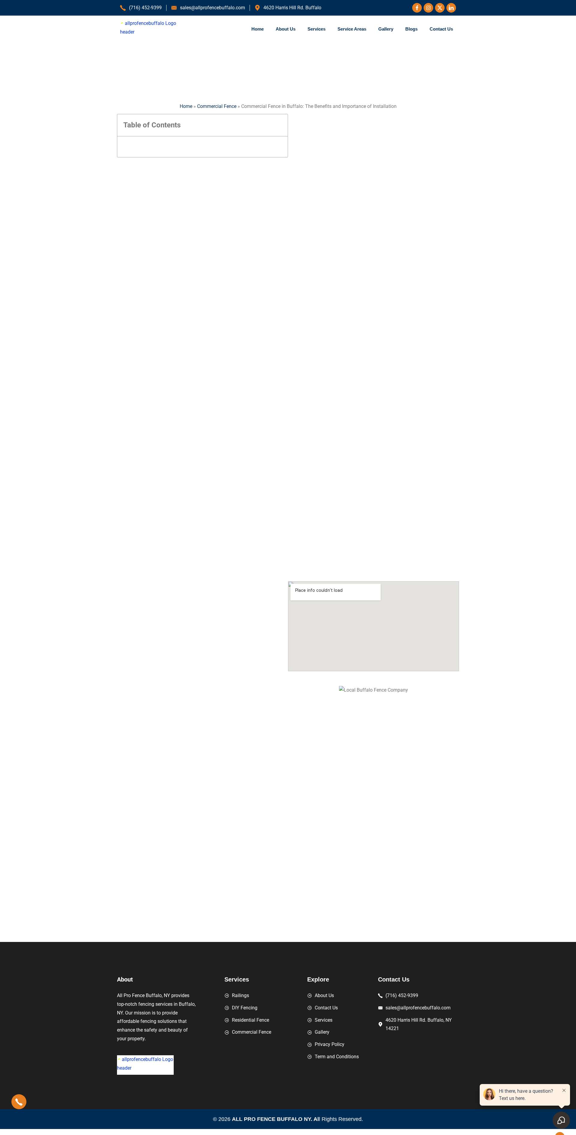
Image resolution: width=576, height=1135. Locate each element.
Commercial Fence (216, 106)
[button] (280, 125)
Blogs (411, 28)
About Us (286, 28)
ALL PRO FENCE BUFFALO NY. (273, 1119)
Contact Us (441, 28)
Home (257, 28)
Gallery (385, 28)
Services (317, 28)
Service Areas (352, 28)
